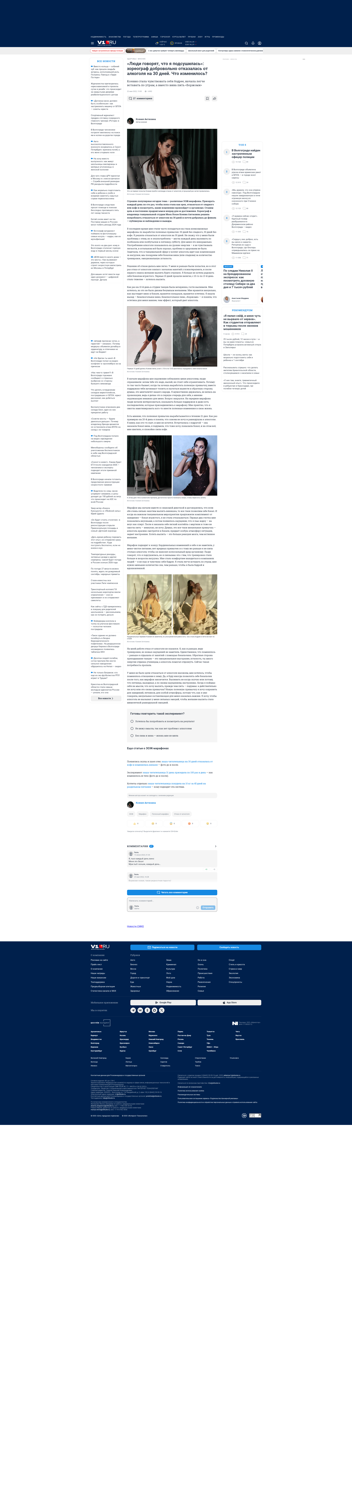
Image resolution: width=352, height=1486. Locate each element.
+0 (206, 869)
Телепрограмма (141, 37)
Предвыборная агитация (103, 986)
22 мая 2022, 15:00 (134, 91)
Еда (132, 982)
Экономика (234, 977)
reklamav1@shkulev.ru (232, 1075)
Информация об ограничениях (190, 1087)
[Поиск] (246, 43)
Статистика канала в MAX (103, 991)
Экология (233, 973)
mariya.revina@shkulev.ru (100, 1110)
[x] (161, 1010)
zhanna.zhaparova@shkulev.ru (102, 1106)
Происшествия (205, 973)
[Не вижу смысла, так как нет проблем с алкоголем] (132, 728)
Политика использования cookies (191, 1091)
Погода (127, 37)
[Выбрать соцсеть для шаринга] (214, 98)
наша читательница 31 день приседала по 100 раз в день (174, 772)
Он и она (202, 960)
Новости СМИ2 (135, 926)
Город (133, 973)
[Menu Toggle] (92, 43)
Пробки (192, 37)
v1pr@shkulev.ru (214, 1083)
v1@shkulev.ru (120, 1094)
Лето (168, 973)
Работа (201, 977)
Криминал (171, 964)
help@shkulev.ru (109, 1098)
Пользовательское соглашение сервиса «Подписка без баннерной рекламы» (208, 1098)
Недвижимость (98, 37)
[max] (154, 1010)
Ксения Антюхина (146, 802)
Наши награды (98, 973)
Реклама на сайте (99, 960)
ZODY (200, 37)
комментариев (142, 98)
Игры (207, 37)
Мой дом (170, 977)
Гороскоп (165, 37)
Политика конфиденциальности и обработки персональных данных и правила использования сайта (217, 1102)
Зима (168, 960)
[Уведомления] (253, 43)
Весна (133, 969)
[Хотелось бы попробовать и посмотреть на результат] (132, 721)
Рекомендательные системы (189, 1095)
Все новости (106, 61)
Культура (170, 969)
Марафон (142, 814)
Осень (201, 964)
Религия (202, 986)
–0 (214, 869)
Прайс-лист (96, 964)
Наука (169, 982)
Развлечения (204, 982)
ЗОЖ (131, 814)
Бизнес (133, 964)
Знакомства (115, 37)
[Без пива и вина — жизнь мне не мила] (132, 735)
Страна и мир (235, 969)
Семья (201, 991)
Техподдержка (98, 982)
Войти (136, 909)
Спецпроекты (235, 982)
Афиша (154, 37)
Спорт (232, 960)
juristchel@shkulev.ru (154, 1096)
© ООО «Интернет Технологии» (135, 1116)
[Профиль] (259, 43)
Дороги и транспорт (140, 977)
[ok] (147, 1010)
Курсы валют (179, 37)
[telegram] (133, 1010)
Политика (202, 969)
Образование (172, 991)
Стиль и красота (237, 964)
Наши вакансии (98, 977)
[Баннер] (136, 50)
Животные (135, 986)
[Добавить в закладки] (207, 98)
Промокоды (218, 37)
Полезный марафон (160, 814)
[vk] (140, 1010)
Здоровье (135, 991)
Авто (132, 960)
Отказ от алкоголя (181, 814)
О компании (97, 969)
